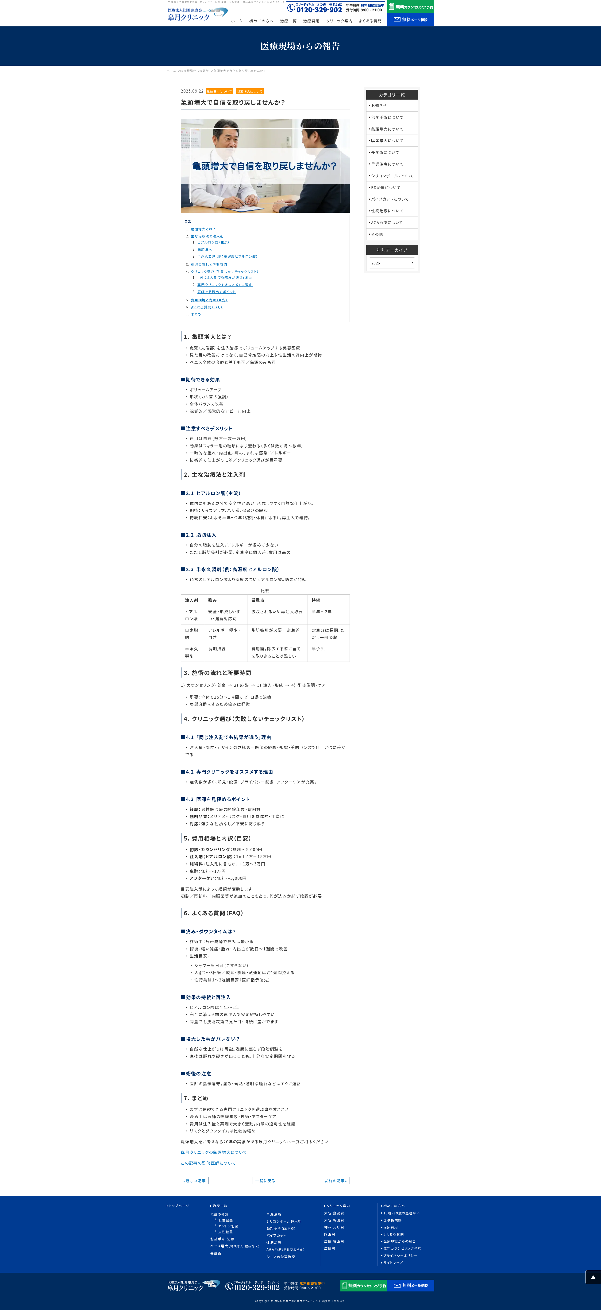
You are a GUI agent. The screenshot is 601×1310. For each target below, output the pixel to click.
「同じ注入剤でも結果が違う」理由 (224, 277)
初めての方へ (394, 1206)
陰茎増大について (249, 91)
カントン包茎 (228, 1226)
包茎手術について (387, 117)
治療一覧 (220, 1206)
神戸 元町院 (334, 1227)
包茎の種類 (219, 1214)
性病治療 (273, 1242)
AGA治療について (387, 222)
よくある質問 (393, 1234)
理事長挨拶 (392, 1220)
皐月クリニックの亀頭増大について (214, 1152)
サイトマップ (393, 1262)
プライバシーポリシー (400, 1255)
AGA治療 (285, 1249)
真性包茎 (225, 1232)
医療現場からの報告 (194, 71)
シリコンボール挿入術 (284, 1221)
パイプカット (276, 1235)
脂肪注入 (204, 249)
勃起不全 (281, 1228)
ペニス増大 (235, 1246)
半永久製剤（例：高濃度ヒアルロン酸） (227, 256)
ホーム (171, 71)
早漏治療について (387, 164)
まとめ (196, 314)
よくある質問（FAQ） (207, 307)
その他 (377, 234)
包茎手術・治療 (222, 1239)
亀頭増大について (219, 91)
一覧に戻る (265, 1180)
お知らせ (379, 105)
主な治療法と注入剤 (207, 236)
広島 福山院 (334, 1241)
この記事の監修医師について (208, 1163)
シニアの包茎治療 (280, 1257)
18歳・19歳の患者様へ (401, 1213)
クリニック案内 (339, 1206)
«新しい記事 (194, 1180)
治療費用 (390, 1227)
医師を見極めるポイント (216, 291)
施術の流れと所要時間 (209, 264)
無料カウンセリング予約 (402, 1248)
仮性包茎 (225, 1220)
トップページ (179, 1206)
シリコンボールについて (392, 175)
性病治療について (387, 210)
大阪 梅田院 (334, 1220)
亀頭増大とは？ (203, 229)
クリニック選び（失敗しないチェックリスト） (225, 271)
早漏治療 (273, 1214)
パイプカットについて (390, 199)
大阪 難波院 (334, 1213)
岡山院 (329, 1234)
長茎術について (385, 152)
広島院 (329, 1248)
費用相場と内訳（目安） (209, 300)
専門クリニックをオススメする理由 (225, 284)
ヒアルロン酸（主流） (213, 242)
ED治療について (386, 187)
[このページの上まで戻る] (593, 1280)
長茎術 (215, 1253)
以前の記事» (335, 1180)
